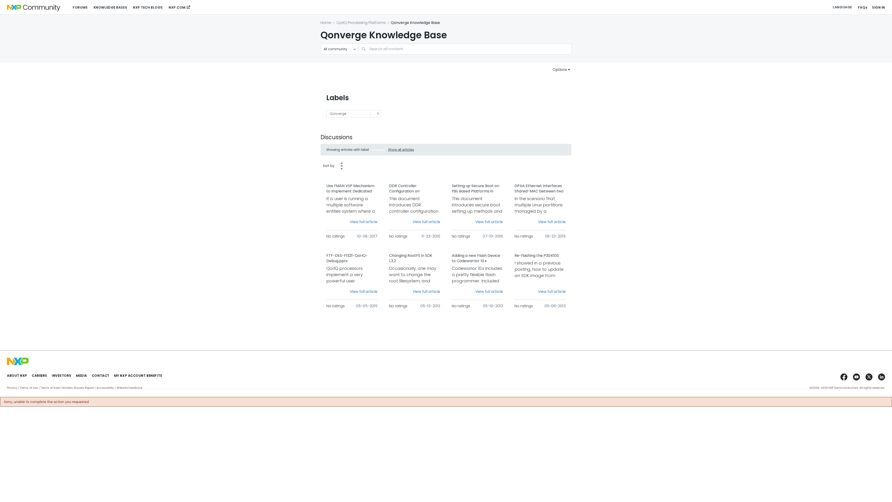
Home (326, 22)
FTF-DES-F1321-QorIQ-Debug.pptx (347, 258)
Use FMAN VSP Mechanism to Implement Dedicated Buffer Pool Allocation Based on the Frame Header (350, 188)
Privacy (12, 387)
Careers (39, 375)
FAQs (862, 7)
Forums (80, 7)
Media (81, 375)
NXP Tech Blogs (148, 7)
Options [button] (560, 69)
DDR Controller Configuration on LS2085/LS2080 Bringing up (413, 188)
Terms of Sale (50, 387)
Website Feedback (129, 387)
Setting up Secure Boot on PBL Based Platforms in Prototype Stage (475, 188)
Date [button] (342, 166)
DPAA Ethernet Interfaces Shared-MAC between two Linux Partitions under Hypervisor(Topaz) (539, 188)
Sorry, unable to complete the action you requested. (46, 402)
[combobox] (464, 48)
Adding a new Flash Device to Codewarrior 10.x (476, 258)
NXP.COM (177, 7)
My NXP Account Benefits (138, 375)
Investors (61, 375)
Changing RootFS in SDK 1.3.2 (410, 258)
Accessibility (105, 387)
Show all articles (401, 149)
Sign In (878, 7)
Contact (100, 375)
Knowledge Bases (110, 7)
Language (842, 7)
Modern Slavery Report (78, 387)
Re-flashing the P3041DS (537, 255)
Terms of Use (29, 387)
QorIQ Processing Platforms (361, 22)
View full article (363, 222)
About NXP (17, 375)
